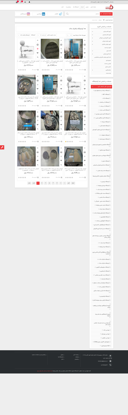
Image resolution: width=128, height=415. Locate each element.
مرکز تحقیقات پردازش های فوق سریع (44, 371)
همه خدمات (108, 73)
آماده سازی (109, 51)
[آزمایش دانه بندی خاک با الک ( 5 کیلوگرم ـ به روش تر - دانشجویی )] (37, 148)
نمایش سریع (84, 57)
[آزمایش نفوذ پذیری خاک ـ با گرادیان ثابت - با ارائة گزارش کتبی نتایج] (61, 40)
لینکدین (39, 14)
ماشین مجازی (108, 67)
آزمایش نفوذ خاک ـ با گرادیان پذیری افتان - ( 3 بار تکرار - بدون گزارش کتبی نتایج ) (75, 97)
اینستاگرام (23, 14)
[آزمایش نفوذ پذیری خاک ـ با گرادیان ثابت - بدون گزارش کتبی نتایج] (84, 40)
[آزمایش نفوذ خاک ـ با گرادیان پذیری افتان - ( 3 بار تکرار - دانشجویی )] (37, 40)
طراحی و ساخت (107, 64)
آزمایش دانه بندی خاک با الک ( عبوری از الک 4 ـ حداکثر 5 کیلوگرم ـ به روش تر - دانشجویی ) (28, 133)
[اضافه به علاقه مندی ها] (84, 53)
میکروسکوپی (108, 70)
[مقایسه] (84, 49)
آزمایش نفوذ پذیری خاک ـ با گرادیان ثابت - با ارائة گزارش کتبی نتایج (52, 61)
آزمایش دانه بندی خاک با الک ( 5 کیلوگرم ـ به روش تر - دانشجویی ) (28, 169)
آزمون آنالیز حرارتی (107, 31)
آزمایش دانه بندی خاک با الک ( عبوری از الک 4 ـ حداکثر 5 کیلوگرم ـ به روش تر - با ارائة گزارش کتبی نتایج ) (52, 169)
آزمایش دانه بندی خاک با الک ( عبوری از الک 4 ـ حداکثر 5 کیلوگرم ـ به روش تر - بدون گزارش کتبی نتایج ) (75, 169)
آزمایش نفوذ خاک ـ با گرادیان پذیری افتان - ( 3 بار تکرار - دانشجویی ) (28, 61)
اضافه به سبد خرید (84, 44)
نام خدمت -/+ (43, 35)
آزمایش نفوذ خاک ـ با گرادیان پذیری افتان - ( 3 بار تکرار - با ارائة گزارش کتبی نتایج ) (52, 97)
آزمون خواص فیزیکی (107, 41)
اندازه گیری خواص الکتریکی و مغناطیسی (102, 57)
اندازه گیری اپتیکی (107, 54)
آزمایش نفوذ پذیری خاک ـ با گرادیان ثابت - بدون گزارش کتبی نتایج (75, 61)
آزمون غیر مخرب (107, 48)
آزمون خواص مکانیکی (106, 44)
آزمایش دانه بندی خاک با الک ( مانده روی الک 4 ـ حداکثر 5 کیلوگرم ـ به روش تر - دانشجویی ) (28, 97)
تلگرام (56, 14)
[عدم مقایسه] (37, 49)
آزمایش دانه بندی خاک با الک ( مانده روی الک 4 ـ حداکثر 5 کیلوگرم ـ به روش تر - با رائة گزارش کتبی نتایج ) (52, 133)
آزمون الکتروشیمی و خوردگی (105, 38)
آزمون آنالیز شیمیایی (107, 35)
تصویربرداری (108, 60)
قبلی (68, 183)
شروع (73, 183)
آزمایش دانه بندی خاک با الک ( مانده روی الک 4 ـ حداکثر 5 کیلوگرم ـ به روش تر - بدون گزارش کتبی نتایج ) (75, 133)
